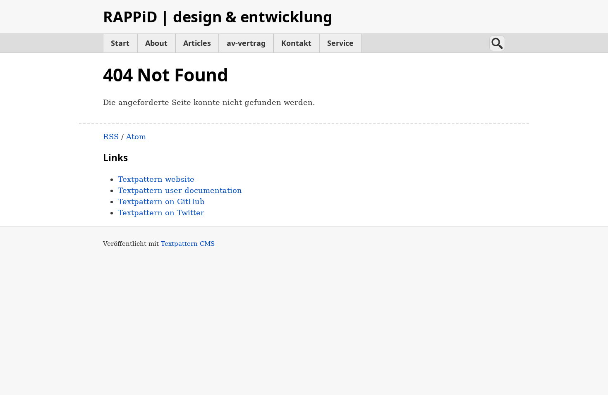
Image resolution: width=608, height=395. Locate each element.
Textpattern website (156, 179)
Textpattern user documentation (180, 190)
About (156, 43)
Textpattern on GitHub (161, 201)
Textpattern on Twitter (161, 212)
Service (340, 43)
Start (120, 43)
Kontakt (296, 43)
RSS (111, 136)
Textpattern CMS (188, 243)
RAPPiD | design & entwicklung (218, 17)
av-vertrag (246, 43)
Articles (197, 43)
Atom (136, 136)
